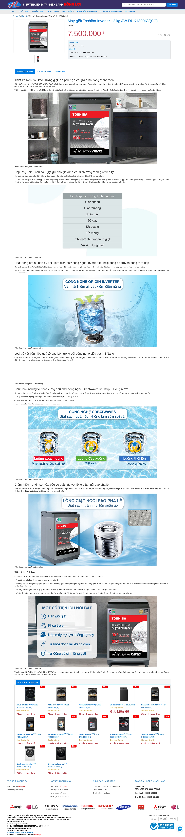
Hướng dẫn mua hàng (59, 790)
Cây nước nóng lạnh (111, 11)
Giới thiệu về (16, 786)
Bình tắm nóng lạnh (87, 11)
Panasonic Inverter (154, 705)
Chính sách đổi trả (99, 790)
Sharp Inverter (89, 735)
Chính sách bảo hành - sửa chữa (106, 786)
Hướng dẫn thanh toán (59, 796)
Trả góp (131, 11)
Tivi (13, 11)
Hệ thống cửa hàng (15, 790)
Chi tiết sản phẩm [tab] (44, 71)
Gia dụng (53, 11)
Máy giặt (68, 11)
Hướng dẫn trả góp (58, 793)
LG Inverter (122, 704)
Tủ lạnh (24, 11)
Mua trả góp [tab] (60, 71)
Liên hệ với (58, 786)
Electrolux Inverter (26, 765)
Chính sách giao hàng (101, 793)
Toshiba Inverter (121, 735)
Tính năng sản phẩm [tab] (25, 71)
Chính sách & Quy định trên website (20, 832)
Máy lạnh (38, 11)
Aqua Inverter (27, 705)
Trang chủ (16, 16)
